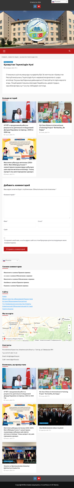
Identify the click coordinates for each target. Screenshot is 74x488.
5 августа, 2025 (8, 470)
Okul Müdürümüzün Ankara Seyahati (51, 428)
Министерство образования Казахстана (17, 299)
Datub (4, 296)
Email (40, 221)
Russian (8, 260)
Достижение (7, 120)
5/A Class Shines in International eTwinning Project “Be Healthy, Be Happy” (52, 127)
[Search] (69, 51)
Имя (6, 221)
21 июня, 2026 (44, 132)
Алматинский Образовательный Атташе (17, 306)
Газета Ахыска (7, 309)
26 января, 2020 (9, 68)
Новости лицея (8, 62)
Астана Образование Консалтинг (14, 301)
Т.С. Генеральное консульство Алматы (16, 304)
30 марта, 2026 (8, 174)
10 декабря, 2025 (44, 430)
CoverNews (45, 485)
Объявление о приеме (24, 276)
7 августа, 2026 (8, 134)
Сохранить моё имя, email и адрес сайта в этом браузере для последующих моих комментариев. (35, 241)
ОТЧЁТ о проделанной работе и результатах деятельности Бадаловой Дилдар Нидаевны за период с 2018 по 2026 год (18, 128)
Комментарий (9, 195)
